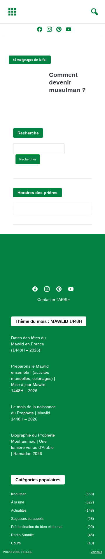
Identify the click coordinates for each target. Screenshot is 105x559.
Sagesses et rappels (27, 519)
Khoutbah (19, 494)
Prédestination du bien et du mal (36, 527)
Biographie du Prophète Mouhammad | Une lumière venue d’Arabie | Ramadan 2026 (33, 444)
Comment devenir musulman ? (67, 82)
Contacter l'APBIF (53, 299)
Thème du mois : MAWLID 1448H (48, 321)
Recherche (28, 133)
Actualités (19, 510)
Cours (16, 543)
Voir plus (96, 551)
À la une (17, 502)
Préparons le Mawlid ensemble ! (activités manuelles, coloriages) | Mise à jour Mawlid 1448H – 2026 (33, 378)
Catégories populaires (37, 479)
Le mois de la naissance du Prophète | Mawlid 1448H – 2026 (33, 412)
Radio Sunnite (22, 535)
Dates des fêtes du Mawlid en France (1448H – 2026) (28, 343)
